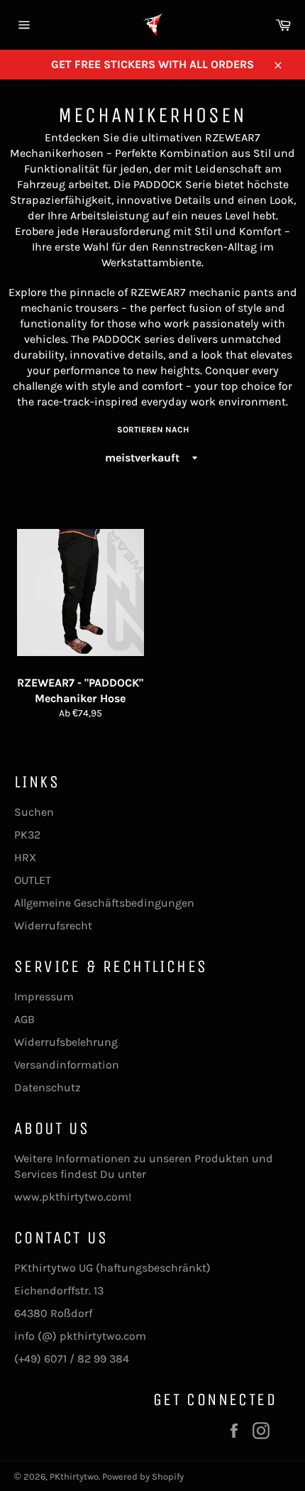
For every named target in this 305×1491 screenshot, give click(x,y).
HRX (25, 857)
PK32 (27, 834)
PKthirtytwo (74, 1476)
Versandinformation (66, 1064)
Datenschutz (47, 1087)
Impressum (44, 996)
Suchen (34, 812)
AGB (24, 1019)
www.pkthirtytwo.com (71, 1196)
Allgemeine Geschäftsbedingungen (104, 903)
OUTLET (32, 880)
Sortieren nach (153, 430)
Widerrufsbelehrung (66, 1042)
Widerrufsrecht (53, 925)
